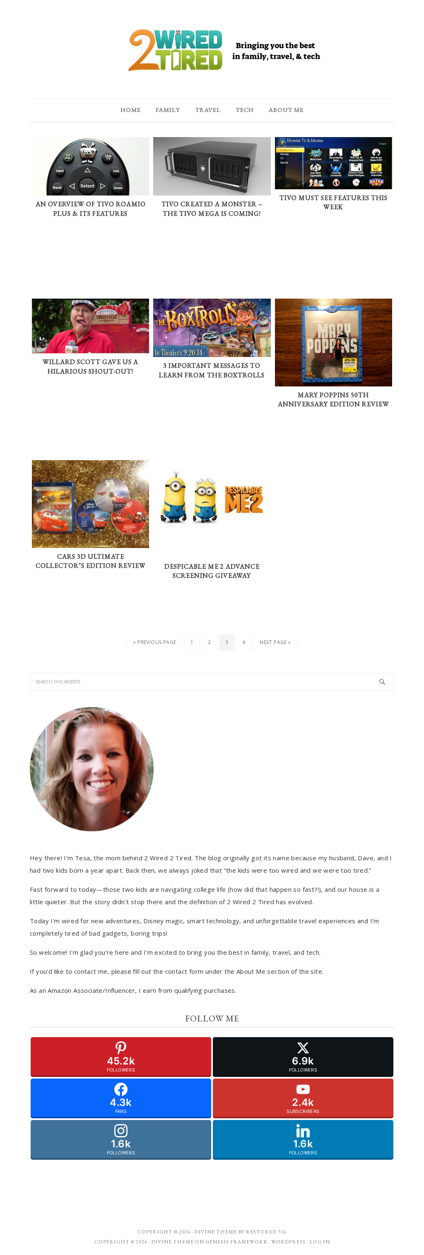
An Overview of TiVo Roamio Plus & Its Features (91, 209)
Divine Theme (172, 1241)
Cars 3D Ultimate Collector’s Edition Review (91, 561)
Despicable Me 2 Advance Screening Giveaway (212, 571)
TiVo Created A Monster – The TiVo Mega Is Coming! (212, 209)
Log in (319, 1241)
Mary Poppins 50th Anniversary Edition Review (333, 400)
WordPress (288, 1241)
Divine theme (215, 1231)
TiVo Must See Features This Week (333, 202)
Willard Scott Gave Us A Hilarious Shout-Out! (90, 366)
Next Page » (275, 642)
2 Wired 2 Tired (212, 51)
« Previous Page (154, 642)
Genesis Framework (236, 1241)
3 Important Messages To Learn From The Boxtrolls (212, 370)
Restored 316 (266, 1231)
